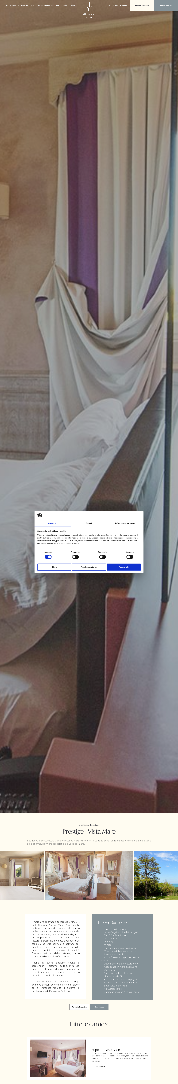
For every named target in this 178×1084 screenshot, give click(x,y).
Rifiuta (54, 567)
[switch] (75, 557)
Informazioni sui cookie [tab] (125, 523)
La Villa (5, 5)
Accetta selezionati (89, 567)
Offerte (73, 5)
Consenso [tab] (52, 523)
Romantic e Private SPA (45, 5)
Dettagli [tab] (89, 523)
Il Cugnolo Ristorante (26, 5)
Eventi (65, 5)
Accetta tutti (124, 567)
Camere (13, 5)
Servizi (58, 5)
